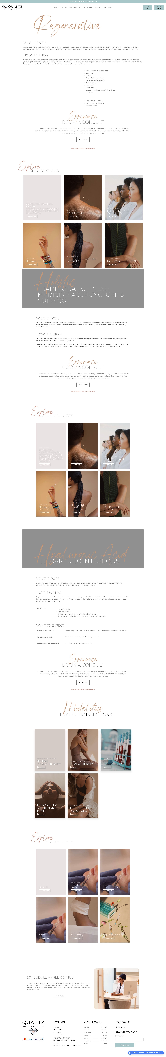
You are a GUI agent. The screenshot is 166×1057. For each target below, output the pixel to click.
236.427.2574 (57, 1029)
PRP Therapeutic (113, 762)
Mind (118, 208)
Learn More (41, 767)
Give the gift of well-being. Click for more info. (83, 1)
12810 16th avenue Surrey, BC (64, 1035)
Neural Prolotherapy (49, 762)
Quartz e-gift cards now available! (83, 148)
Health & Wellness (31, 201)
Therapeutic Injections (43, 758)
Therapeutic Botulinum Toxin (47, 808)
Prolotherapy (82, 763)
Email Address (120, 1036)
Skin (91, 805)
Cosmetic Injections (44, 885)
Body (121, 208)
